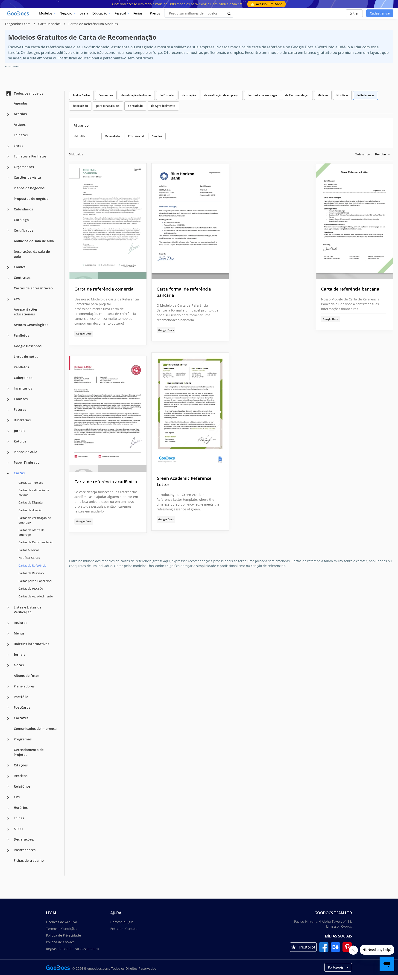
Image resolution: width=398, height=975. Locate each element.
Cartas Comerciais (30, 482)
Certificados (23, 230)
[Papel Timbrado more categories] (8, 463)
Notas (19, 665)
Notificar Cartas (29, 558)
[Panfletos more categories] (8, 335)
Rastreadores (24, 850)
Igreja (83, 13)
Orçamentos (24, 167)
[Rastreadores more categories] (8, 850)
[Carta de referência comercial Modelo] (107, 221)
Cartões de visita (27, 177)
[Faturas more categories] (8, 410)
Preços (155, 13)
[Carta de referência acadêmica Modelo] (107, 414)
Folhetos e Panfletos (30, 156)
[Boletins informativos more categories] (8, 644)
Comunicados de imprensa (35, 728)
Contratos (22, 277)
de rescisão (135, 106)
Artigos (20, 124)
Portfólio (21, 697)
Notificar (342, 95)
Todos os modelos (28, 93)
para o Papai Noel (108, 106)
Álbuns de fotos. (27, 675)
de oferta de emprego (262, 95)
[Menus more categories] (8, 633)
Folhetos (21, 135)
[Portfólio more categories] (8, 697)
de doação (189, 95)
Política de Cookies (60, 942)
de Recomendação (297, 95)
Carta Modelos (49, 24)
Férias (138, 13)
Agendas (21, 103)
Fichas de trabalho (29, 860)
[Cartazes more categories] (8, 718)
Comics (19, 267)
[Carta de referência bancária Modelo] (354, 221)
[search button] (229, 13)
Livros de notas (26, 356)
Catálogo (21, 220)
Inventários (23, 388)
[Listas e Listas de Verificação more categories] (8, 607)
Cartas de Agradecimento (35, 596)
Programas (23, 739)
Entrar (354, 13)
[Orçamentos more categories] (8, 167)
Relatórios (22, 786)
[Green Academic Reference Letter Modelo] (190, 411)
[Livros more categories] (8, 146)
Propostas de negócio (31, 198)
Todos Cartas (81, 95)
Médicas (323, 95)
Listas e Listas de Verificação (27, 609)
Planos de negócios (29, 188)
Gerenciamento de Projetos (29, 752)
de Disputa (167, 95)
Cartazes (21, 718)
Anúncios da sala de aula (34, 241)
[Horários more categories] (8, 808)
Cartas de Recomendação (35, 542)
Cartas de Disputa (30, 502)
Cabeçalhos (23, 377)
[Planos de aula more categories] (8, 452)
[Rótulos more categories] (8, 441)
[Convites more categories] (8, 399)
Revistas (20, 622)
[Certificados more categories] (8, 230)
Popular (380, 154)
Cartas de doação (30, 510)
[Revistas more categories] (8, 623)
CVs (17, 299)
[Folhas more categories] (8, 818)
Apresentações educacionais (26, 311)
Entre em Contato (123, 928)
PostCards (22, 707)
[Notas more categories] (8, 665)
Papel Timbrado (27, 462)
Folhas (19, 818)
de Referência (366, 95)
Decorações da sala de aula (32, 254)
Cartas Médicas (28, 550)
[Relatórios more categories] (8, 786)
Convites (21, 399)
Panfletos (21, 335)
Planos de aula (25, 452)
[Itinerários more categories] (8, 420)
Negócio (66, 13)
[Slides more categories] (8, 829)
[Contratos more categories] (8, 278)
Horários (21, 807)
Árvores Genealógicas (31, 325)
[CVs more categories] (8, 299)
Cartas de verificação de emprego (34, 520)
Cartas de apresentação (33, 288)
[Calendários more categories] (8, 209)
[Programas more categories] (8, 739)
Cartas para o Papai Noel (35, 581)
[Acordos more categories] (8, 114)
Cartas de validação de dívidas (33, 492)
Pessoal (120, 13)
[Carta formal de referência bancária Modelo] (190, 221)
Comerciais (106, 95)
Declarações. (24, 839)
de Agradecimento (163, 106)
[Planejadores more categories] (8, 686)
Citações (21, 765)
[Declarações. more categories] (8, 839)
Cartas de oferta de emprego (31, 532)
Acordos (20, 114)
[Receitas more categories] (8, 776)
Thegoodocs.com (18, 24)
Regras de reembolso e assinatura (72, 948)
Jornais (19, 430)
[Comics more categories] (8, 267)
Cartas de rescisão (30, 588)
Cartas (19, 473)
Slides (18, 829)
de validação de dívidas (136, 95)
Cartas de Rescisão (31, 573)
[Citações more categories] (8, 765)
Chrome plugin (121, 922)
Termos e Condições (61, 928)
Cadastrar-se (380, 13)
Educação (99, 13)
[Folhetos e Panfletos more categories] (8, 156)
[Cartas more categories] (8, 473)
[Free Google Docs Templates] (18, 13)
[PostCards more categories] (8, 707)
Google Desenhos (27, 346)
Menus (19, 633)
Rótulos (20, 441)
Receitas (20, 776)
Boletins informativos (31, 644)
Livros (18, 145)
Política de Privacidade (63, 935)
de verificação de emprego (221, 95)
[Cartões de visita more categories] (8, 178)
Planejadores (24, 686)
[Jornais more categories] (8, 431)
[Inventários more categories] (8, 388)
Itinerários (22, 420)
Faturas (20, 409)
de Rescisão (80, 106)
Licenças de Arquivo (61, 922)
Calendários (23, 209)
